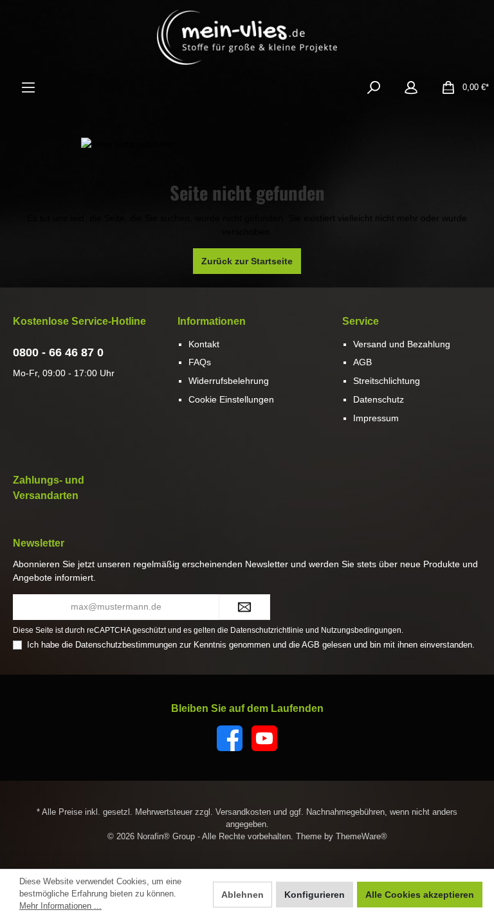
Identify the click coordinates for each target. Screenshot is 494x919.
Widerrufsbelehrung (228, 381)
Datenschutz (378, 399)
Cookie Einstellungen (231, 399)
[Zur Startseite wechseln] (247, 37)
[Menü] (28, 87)
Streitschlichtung (386, 381)
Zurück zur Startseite (247, 261)
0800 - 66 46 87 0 (58, 352)
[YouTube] (264, 738)
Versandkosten (243, 812)
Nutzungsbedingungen (361, 630)
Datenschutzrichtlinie (267, 630)
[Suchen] (373, 87)
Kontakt (203, 344)
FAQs (199, 362)
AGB (362, 362)
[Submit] (244, 607)
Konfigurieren (314, 894)
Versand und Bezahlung (401, 344)
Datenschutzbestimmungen (126, 645)
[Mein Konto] (411, 87)
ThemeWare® (361, 836)
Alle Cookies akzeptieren (419, 894)
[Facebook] (230, 738)
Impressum (376, 418)
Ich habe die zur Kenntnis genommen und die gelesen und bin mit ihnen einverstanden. (251, 645)
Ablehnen (242, 894)
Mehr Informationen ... (60, 906)
